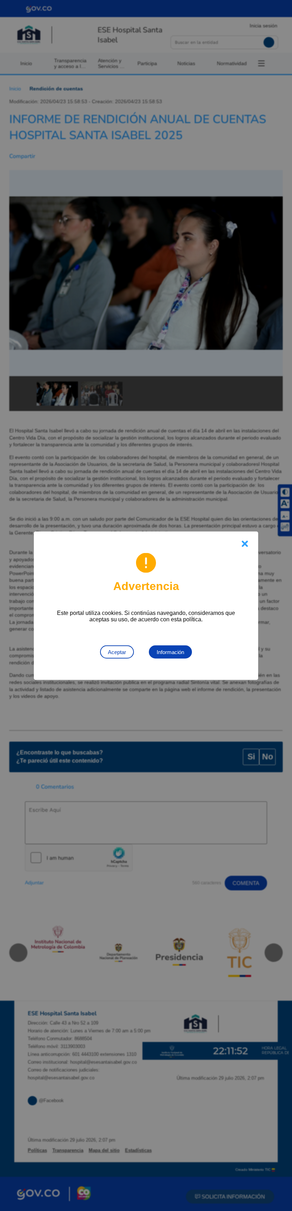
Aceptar (117, 652)
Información (170, 652)
